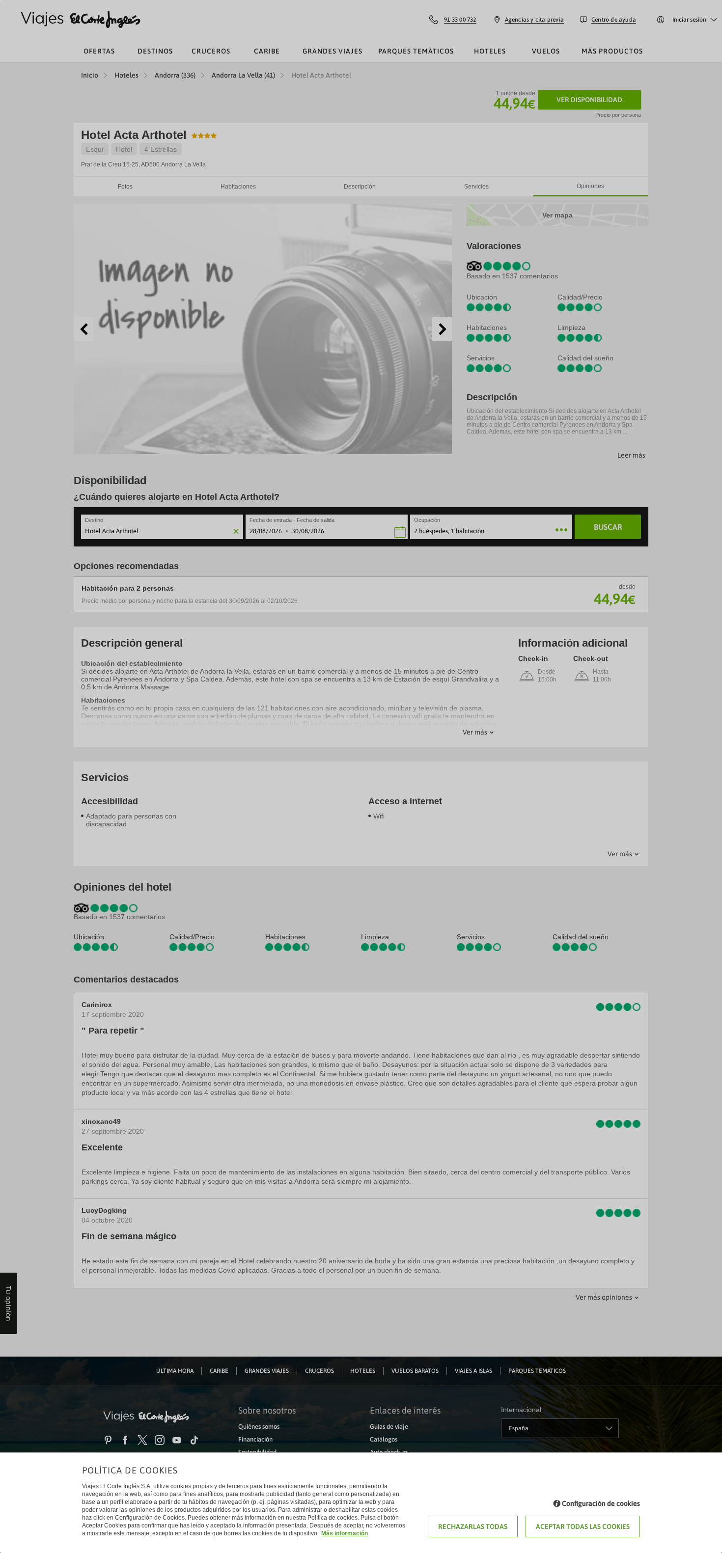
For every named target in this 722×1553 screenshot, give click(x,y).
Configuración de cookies (601, 1503)
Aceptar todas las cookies (583, 1526)
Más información (344, 1533)
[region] (361, 776)
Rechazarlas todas (472, 1526)
